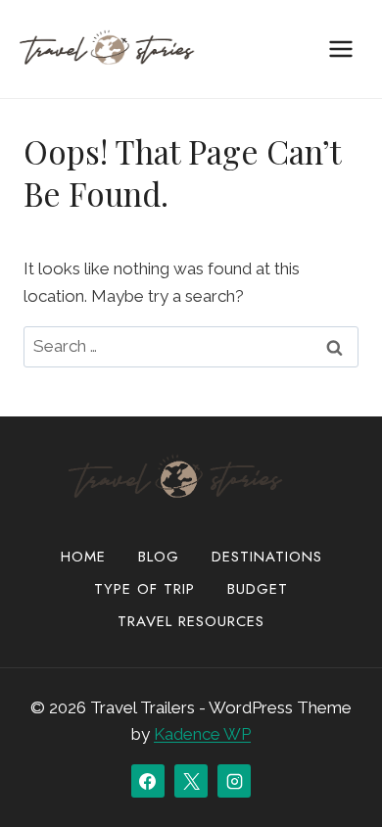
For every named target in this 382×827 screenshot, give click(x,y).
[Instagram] (234, 781)
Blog (158, 556)
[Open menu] (340, 48)
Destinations (267, 556)
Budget (257, 589)
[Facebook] (148, 781)
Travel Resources (191, 621)
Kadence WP (202, 734)
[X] (191, 781)
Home (83, 556)
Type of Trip (144, 589)
